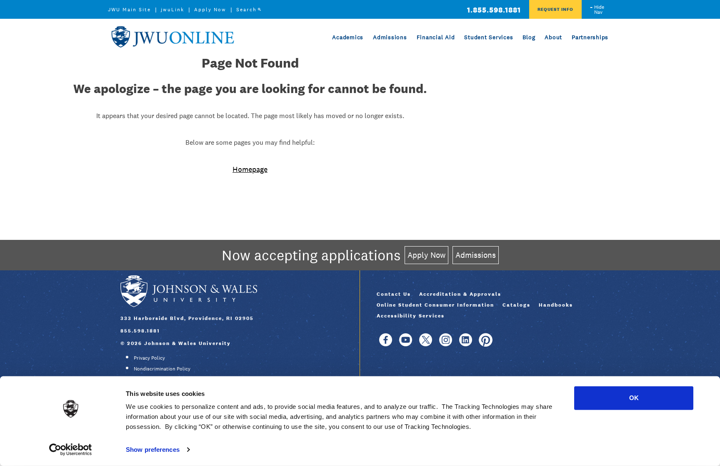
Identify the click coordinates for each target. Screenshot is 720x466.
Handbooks (556, 305)
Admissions (390, 37)
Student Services (488, 37)
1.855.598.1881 (494, 10)
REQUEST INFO (555, 9)
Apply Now (210, 9)
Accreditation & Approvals (460, 294)
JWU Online (172, 37)
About (553, 37)
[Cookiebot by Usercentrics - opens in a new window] (70, 449)
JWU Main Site (129, 9)
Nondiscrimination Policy (162, 368)
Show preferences (153, 449)
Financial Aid (436, 37)
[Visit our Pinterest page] (485, 344)
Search (246, 9)
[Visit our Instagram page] (445, 344)
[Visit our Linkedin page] (465, 344)
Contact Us (394, 294)
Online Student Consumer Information (435, 305)
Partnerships (590, 37)
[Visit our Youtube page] (405, 344)
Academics (347, 37)
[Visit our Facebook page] (385, 344)
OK (634, 397)
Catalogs (516, 305)
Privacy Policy (149, 358)
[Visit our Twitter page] (425, 344)
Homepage (250, 169)
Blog (528, 37)
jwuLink (172, 9)
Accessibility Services (411, 315)
